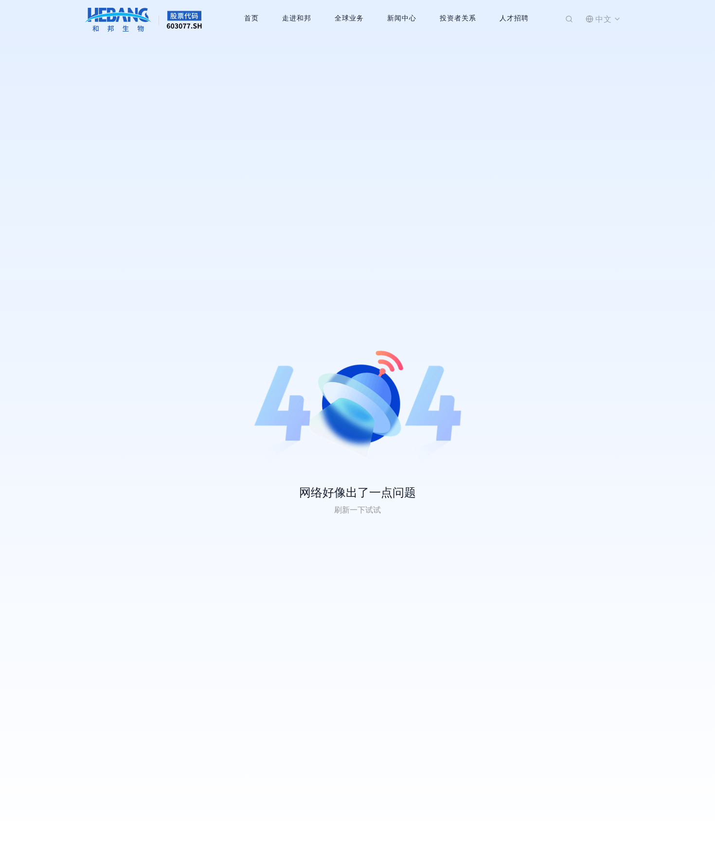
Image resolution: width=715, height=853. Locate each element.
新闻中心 (401, 17)
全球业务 (349, 17)
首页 (251, 17)
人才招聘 (514, 17)
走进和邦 (296, 17)
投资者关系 (458, 17)
